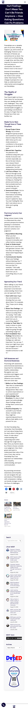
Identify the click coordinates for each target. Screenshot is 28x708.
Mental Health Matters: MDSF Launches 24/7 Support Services (16, 576)
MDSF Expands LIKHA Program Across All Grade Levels (15, 558)
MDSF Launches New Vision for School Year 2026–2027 (15, 611)
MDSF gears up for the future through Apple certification (15, 618)
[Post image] (7, 550)
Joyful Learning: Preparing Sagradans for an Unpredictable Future (15, 592)
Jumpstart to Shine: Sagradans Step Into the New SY (7, 521)
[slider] (19, 638)
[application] (14, 638)
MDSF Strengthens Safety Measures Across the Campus (15, 584)
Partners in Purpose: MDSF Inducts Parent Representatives (15, 551)
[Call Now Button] (3, 705)
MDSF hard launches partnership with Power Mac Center (15, 626)
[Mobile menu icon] (25, 2)
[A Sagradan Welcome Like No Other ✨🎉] (8, 504)
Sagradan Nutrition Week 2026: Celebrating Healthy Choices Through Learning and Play (16, 567)
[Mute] (17, 638)
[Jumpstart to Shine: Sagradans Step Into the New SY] (8, 516)
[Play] (8, 638)
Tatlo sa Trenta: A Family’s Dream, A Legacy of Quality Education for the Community (14, 602)
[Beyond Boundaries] (17, 504)
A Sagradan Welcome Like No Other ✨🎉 (8, 508)
